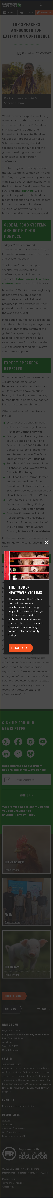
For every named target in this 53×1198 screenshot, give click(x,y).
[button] (46, 542)
